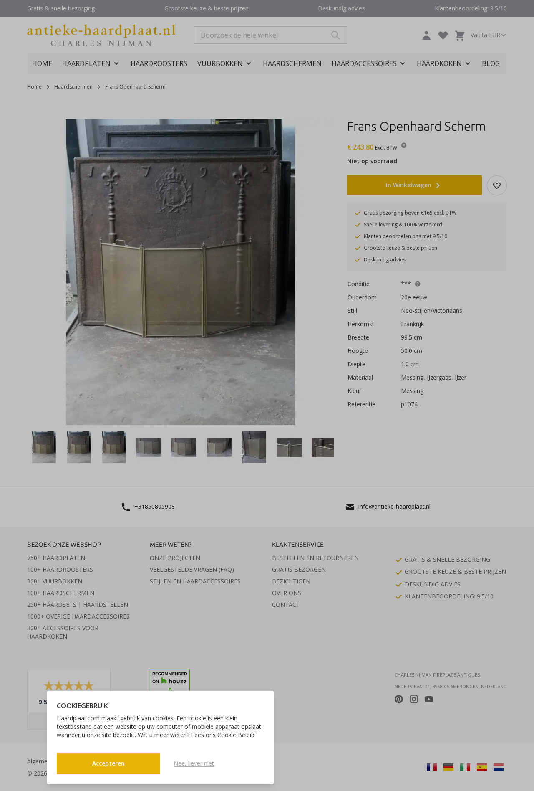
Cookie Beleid (235, 735)
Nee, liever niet (194, 763)
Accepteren (108, 763)
